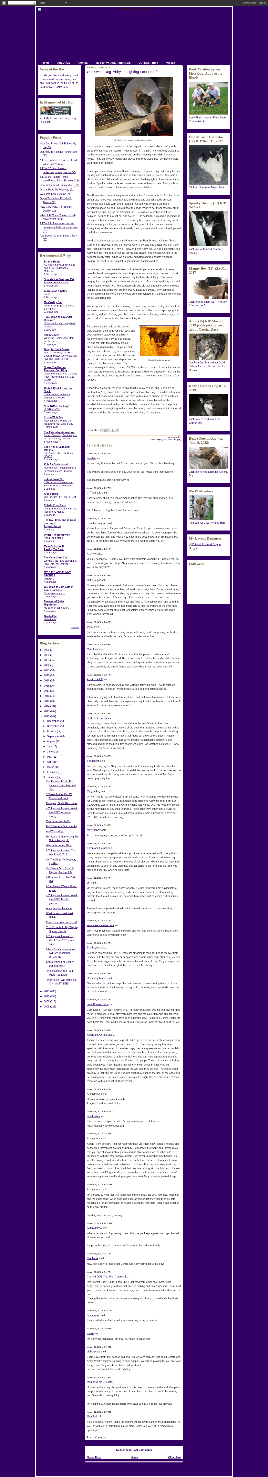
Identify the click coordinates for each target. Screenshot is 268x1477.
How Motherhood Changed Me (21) (59, 185)
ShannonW (93, 1315)
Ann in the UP (95, 679)
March (51, 766)
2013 (47, 711)
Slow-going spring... (54, 593)
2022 (47, 665)
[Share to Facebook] (113, 430)
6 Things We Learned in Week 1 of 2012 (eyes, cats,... (60, 940)
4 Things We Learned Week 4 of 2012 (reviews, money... (61, 812)
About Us (63, 62)
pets (164, 440)
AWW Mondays (55, 831)
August (51, 741)
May (50, 756)
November (53, 726)
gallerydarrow (94, 1228)
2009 (47, 1001)
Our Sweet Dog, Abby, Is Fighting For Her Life (123, 72)
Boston (47, 294)
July (50, 746)
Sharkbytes (93, 947)
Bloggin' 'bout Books (56, 349)
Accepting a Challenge (59, 908)
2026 (47, 649)
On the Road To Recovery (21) (57, 189)
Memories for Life (97, 1381)
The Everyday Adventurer (59, 432)
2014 (47, 706)
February (52, 772)
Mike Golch (93, 649)
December (53, 720)
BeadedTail (50, 616)
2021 (47, 670)
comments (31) (174, 437)
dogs (159, 440)
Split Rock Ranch (97, 718)
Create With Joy (53, 417)
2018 (47, 685)
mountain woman (96, 523)
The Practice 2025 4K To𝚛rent (60, 497)
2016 (47, 695)
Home (45, 62)
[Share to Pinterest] (117, 430)
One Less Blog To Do (58, 821)
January (52, 777)
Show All (75, 628)
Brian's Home (52, 261)
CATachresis (94, 492)
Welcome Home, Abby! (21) (55, 193)
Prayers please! (52, 526)
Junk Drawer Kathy (97, 1004)
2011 (47, 991)
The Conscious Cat (55, 557)
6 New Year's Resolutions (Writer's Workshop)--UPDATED (60, 953)
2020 (47, 675)
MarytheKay (94, 791)
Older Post (174, 1457)
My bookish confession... (57, 607)
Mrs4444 (92, 1416)
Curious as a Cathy (55, 290)
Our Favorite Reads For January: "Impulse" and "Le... (61, 785)
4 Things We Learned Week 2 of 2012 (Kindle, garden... (61, 899)
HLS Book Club (52, 409)
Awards (83, 62)
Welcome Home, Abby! (59, 845)
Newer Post (94, 1457)
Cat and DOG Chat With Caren (104, 1276)
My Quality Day (53, 302)
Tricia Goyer (51, 334)
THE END (49, 578)
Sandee (91, 458)
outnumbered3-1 (54, 479)
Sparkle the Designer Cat (59, 279)
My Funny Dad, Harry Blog (113, 62)
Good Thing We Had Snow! (61, 922)
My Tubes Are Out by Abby (61, 826)
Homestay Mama (96, 978)
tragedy (177, 440)
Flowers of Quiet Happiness (54, 603)
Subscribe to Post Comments (134, 1449)
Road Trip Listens (53, 538)
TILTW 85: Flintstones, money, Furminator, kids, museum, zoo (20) (59, 227)
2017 (47, 690)
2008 (47, 1006)
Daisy (90, 626)
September (53, 736)
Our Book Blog (148, 62)
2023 (47, 660)
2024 (47, 654)
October (52, 731)
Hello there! (50, 619)
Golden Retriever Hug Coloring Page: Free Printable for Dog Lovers (60, 376)
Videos (170, 62)
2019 (47, 680)
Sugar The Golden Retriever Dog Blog (55, 369)
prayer (170, 440)
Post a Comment (96, 1437)
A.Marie (91, 553)
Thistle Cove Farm (55, 505)
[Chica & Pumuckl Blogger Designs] (208, 548)
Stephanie (92, 1258)
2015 (47, 701)
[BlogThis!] (106, 430)
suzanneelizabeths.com (100, 925)
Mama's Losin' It (54, 546)
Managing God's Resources (61, 803)
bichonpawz (93, 1351)
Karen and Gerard (97, 848)
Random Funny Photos (56, 282)
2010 (47, 996)
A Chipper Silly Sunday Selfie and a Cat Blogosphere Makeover (59, 268)
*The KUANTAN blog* (56, 406)
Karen (90, 1333)
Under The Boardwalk (57, 534)
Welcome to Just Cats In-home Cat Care (59, 588)
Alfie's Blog (51, 493)
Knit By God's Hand (56, 464)
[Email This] (102, 430)
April (50, 761)
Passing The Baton (54, 549)
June (50, 751)
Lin (88, 882)
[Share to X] (109, 430)
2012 (47, 716)
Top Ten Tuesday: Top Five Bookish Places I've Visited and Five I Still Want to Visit (60, 355)
